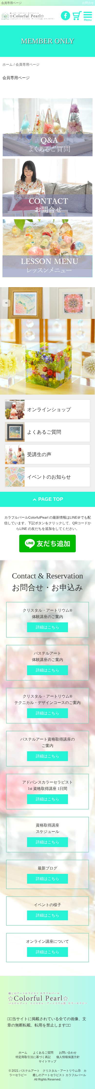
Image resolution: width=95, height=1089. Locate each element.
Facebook (65, 15)
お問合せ (88, 3)
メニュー (88, 16)
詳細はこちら (47, 627)
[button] (6, 303)
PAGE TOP (50, 499)
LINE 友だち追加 (47, 543)
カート (77, 15)
